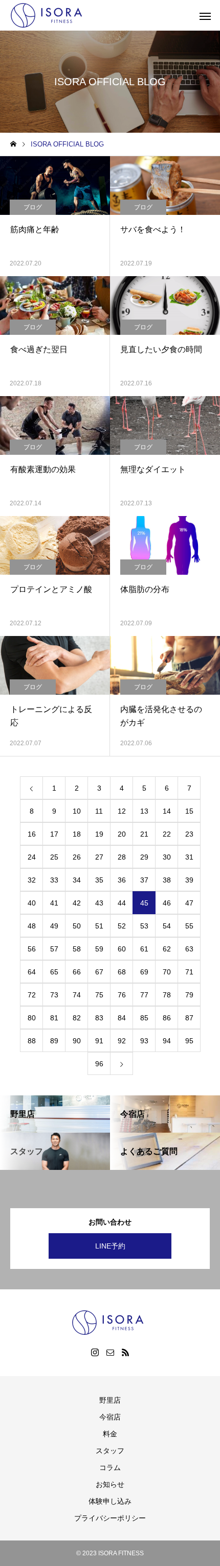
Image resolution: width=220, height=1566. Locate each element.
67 (99, 972)
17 (54, 834)
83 (99, 1018)
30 (167, 857)
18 (77, 834)
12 (122, 811)
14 (167, 811)
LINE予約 (110, 1246)
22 (167, 834)
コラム (110, 1467)
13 (144, 811)
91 (99, 1041)
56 (32, 949)
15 (189, 811)
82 (77, 1018)
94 (167, 1041)
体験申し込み (110, 1501)
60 (122, 949)
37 (144, 880)
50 (77, 926)
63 (189, 949)
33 (54, 880)
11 (99, 811)
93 (144, 1041)
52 (122, 926)
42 (77, 903)
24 (32, 857)
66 (77, 972)
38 (167, 880)
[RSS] (125, 1352)
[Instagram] (95, 1352)
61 (144, 949)
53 (144, 926)
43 (99, 903)
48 (32, 926)
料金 (110, 1434)
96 (99, 1064)
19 (99, 834)
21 (144, 834)
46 (167, 903)
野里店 (110, 1400)
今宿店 (110, 1417)
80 (32, 1018)
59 (99, 949)
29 (144, 857)
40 (32, 903)
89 (54, 1041)
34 (77, 880)
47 (189, 903)
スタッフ (110, 1451)
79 (189, 995)
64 (32, 972)
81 (54, 1018)
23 (189, 834)
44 (122, 903)
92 (122, 1041)
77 (144, 995)
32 (32, 880)
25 (54, 857)
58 (77, 949)
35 (99, 880)
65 (54, 972)
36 (122, 880)
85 (144, 1018)
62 (167, 949)
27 (99, 857)
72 (32, 995)
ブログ (33, 207)
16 (32, 834)
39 (189, 880)
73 (54, 995)
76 (122, 995)
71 (189, 972)
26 (77, 857)
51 (99, 926)
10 (77, 811)
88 (32, 1041)
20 (122, 834)
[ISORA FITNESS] (48, 15)
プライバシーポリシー (110, 1518)
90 (77, 1041)
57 (54, 949)
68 (122, 972)
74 (77, 995)
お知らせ (110, 1484)
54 (167, 926)
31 (189, 857)
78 (167, 995)
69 (144, 972)
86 (167, 1018)
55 (189, 926)
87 (189, 1018)
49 (54, 926)
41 (54, 903)
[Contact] (110, 1352)
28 (122, 857)
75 (99, 995)
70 (167, 972)
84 (122, 1018)
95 (189, 1041)
